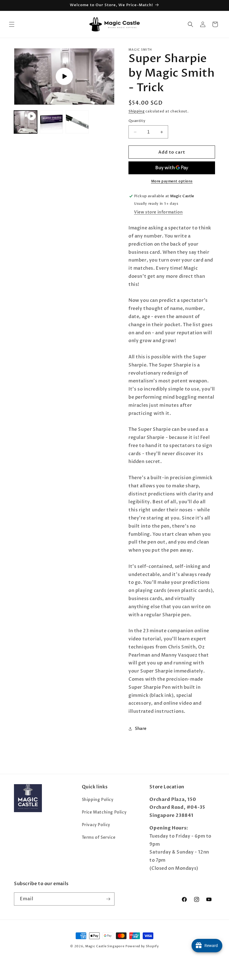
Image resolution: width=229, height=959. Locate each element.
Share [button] (141, 728)
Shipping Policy (98, 799)
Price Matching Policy (104, 812)
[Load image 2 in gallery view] (77, 122)
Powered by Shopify (142, 946)
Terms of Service (99, 837)
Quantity (136, 120)
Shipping (136, 111)
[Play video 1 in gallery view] (25, 122)
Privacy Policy (96, 825)
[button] (12, 24)
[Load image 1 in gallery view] (51, 122)
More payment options (172, 181)
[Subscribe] (108, 899)
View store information (158, 212)
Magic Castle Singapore (104, 946)
